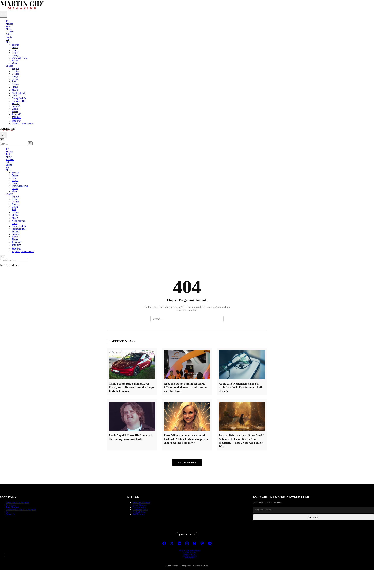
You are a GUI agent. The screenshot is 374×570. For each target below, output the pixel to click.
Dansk (15, 79)
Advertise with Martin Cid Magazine (21, 509)
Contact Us (10, 514)
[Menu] (3, 14)
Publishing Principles (141, 502)
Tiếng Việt (16, 114)
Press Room (11, 505)
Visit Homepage (187, 462)
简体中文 (16, 117)
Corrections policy (140, 509)
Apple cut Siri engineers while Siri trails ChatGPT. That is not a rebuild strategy (241, 387)
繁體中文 (16, 121)
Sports (9, 37)
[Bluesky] (194, 544)
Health (15, 60)
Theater (15, 45)
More (8, 42)
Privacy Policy (190, 556)
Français (15, 76)
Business (10, 31)
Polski (14, 95)
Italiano (15, 84)
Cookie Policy (190, 554)
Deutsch (15, 73)
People (15, 52)
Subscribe (313, 517)
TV (7, 21)
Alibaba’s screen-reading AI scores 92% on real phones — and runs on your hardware (185, 387)
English (9, 66)
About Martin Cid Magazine (17, 502)
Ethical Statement (140, 505)
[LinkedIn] (179, 544)
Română (15, 103)
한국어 (15, 90)
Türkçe (15, 111)
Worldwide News (20, 58)
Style (14, 50)
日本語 (15, 87)
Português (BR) (19, 101)
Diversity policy (139, 507)
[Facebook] (164, 544)
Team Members (12, 507)
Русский (16, 106)
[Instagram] (187, 544)
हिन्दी (14, 81)
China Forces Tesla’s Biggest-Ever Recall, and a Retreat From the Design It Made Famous (132, 387)
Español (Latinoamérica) (23, 123)
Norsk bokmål (18, 93)
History (15, 55)
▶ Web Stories (187, 535)
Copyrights (190, 558)
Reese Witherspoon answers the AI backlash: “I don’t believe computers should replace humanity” (186, 439)
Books (15, 47)
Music (9, 29)
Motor (14, 63)
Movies (9, 24)
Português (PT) (19, 98)
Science (9, 34)
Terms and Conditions (189, 551)
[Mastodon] (202, 544)
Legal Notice (190, 552)
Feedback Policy (139, 512)
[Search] (3, 135)
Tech (8, 26)
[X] (172, 544)
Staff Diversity (139, 514)
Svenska (15, 109)
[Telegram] (210, 544)
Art (7, 39)
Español (15, 71)
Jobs (7, 512)
